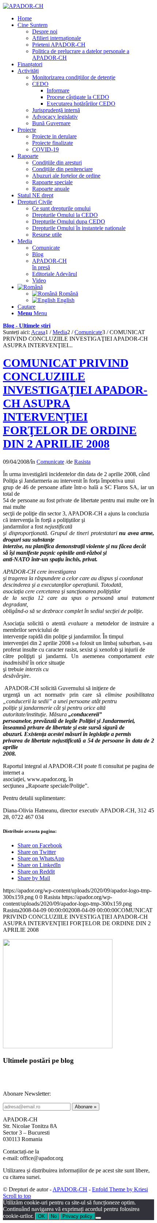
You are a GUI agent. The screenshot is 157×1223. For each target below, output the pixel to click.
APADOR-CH (70, 1189)
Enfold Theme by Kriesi (120, 1189)
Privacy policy (77, 1216)
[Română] (30, 287)
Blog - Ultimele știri (26, 325)
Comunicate (50, 462)
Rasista (82, 462)
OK (41, 1216)
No (54, 1216)
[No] (98, 1218)
